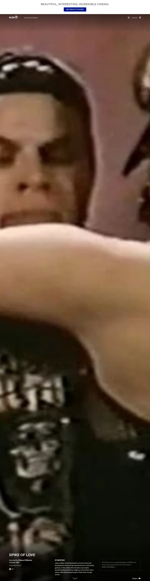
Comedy (12, 565)
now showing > (109, 567)
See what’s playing (75, 9)
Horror (18, 565)
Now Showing (31, 18)
